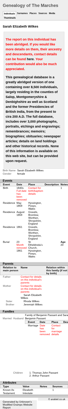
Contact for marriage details (56, 330)
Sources (42, 13)
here (30, 59)
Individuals (9, 13)
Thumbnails (10, 18)
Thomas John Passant (45, 372)
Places (33, 13)
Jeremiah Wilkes (33, 304)
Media (52, 13)
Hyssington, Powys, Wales (35, 205)
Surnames (22, 13)
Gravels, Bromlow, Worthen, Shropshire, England (35, 218)
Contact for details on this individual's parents (31, 279)
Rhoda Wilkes (31, 301)
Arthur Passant (40, 375)
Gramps (17, 404)
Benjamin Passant (35, 318)
